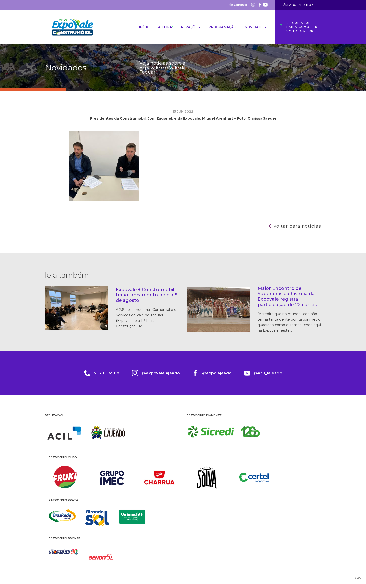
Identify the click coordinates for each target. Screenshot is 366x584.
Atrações (190, 27)
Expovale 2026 (72, 27)
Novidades (255, 27)
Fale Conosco (237, 5)
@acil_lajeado (268, 373)
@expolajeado (217, 373)
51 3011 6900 (107, 373)
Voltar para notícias (297, 226)
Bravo (358, 578)
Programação (222, 27)
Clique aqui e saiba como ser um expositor (302, 27)
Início (144, 27)
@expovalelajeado (161, 373)
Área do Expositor (298, 5)
